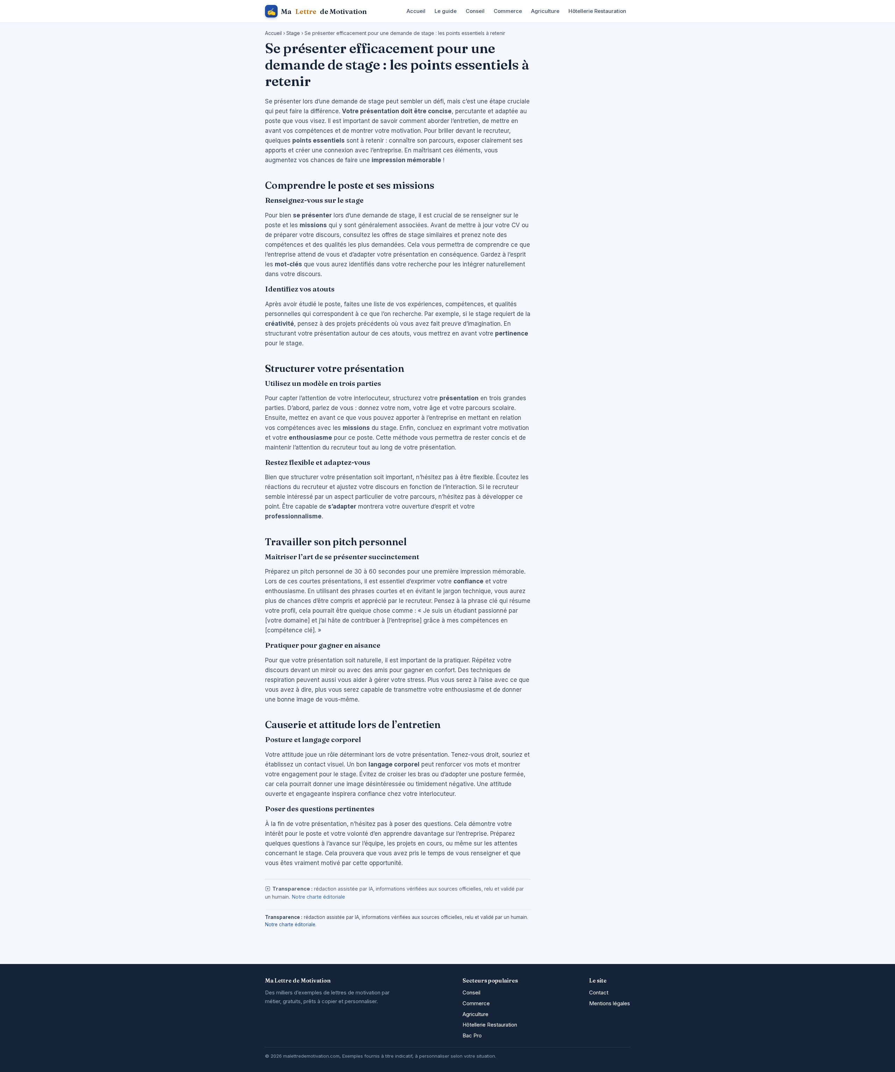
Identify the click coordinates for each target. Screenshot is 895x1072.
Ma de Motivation (317, 11)
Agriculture (545, 11)
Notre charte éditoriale (318, 897)
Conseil (475, 11)
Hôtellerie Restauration (597, 11)
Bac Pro (472, 1035)
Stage (293, 33)
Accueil (416, 11)
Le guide (446, 11)
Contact (598, 992)
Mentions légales (609, 1003)
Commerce (508, 11)
